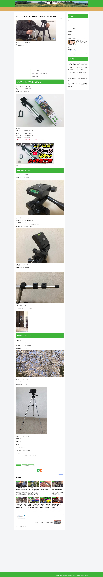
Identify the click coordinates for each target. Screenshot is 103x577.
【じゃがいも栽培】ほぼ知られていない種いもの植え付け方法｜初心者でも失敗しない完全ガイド (77, 78)
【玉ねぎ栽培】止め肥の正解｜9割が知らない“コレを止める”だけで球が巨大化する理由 (77, 64)
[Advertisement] (40, 58)
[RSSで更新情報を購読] (41, 470)
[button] (86, 54)
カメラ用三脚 (25, 465)
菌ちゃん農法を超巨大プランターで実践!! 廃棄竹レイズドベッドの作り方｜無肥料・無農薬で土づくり (77, 85)
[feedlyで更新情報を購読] (38, 470)
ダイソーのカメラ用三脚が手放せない (40, 73)
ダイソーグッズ (31, 465)
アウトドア (19, 465)
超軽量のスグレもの (37, 76)
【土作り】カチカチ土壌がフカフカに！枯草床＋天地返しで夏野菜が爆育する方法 (77, 68)
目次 (38, 70)
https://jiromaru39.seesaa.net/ (74, 50)
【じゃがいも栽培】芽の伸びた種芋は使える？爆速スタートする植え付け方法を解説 (77, 73)
